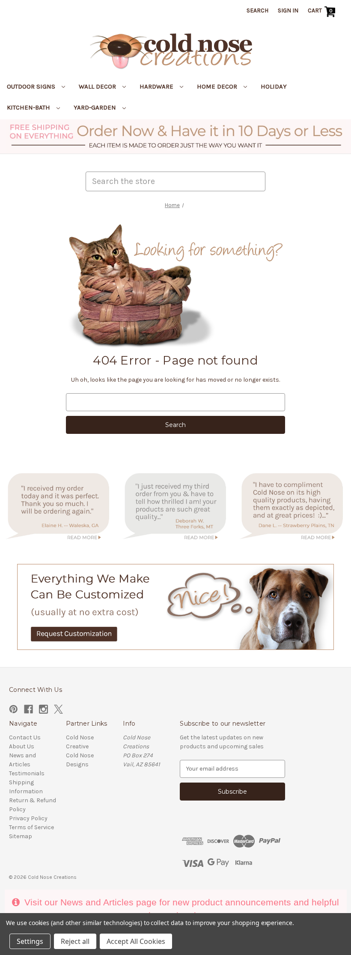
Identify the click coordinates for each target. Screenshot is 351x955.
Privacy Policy (28, 818)
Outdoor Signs (32, 86)
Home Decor (218, 86)
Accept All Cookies (136, 941)
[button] (176, 136)
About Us (21, 746)
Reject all (75, 941)
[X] (58, 709)
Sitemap (20, 836)
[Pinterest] (13, 709)
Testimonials (27, 773)
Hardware (157, 86)
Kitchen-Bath (29, 107)
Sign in (288, 10)
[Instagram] (43, 709)
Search (257, 10)
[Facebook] (28, 709)
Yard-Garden (96, 107)
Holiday (274, 86)
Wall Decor (98, 86)
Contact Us (25, 737)
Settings (30, 941)
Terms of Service (31, 827)
